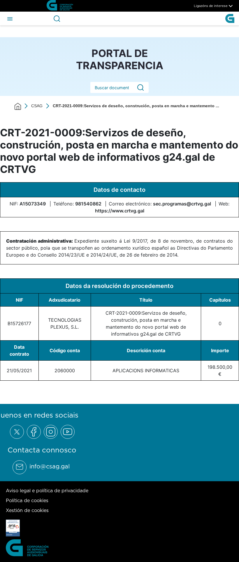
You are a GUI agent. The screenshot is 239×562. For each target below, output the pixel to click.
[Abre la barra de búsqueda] (57, 19)
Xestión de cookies (27, 510)
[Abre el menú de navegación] (10, 18)
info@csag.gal (49, 466)
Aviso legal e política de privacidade (47, 490)
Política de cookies (27, 500)
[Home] (18, 106)
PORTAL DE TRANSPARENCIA (119, 59)
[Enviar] (140, 87)
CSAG (37, 105)
